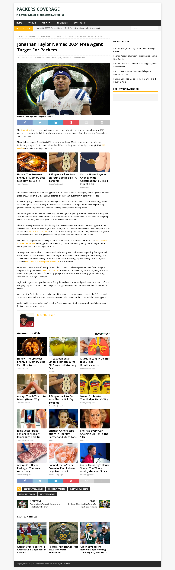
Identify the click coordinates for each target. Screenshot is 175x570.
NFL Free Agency (47, 494)
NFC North (62, 22)
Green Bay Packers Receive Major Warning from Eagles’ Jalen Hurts (93, 549)
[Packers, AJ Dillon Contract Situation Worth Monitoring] (63, 533)
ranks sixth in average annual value (42, 261)
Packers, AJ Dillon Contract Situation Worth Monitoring (63, 549)
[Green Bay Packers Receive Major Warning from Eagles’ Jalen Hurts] (95, 533)
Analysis (57, 57)
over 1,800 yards (50, 270)
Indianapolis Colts (79, 489)
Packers (32, 22)
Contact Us (80, 22)
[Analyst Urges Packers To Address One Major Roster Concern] (31, 533)
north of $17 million (38, 231)
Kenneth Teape (43, 57)
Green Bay (26, 130)
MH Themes (65, 564)
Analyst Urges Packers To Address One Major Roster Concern (31, 549)
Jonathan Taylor (27, 494)
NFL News (47, 22)
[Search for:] (144, 28)
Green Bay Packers (56, 489)
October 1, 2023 (27, 57)
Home (19, 22)
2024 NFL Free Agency (33, 489)
